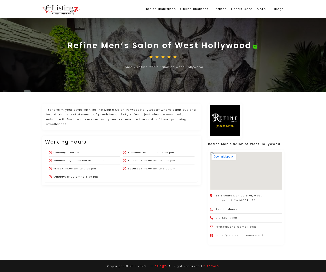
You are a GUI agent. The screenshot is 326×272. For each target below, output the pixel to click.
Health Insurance (160, 9)
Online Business (194, 9)
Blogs (279, 9)
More (261, 9)
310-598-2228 (226, 218)
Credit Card (242, 9)
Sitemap (211, 266)
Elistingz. (159, 266)
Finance (220, 9)
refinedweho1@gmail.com (236, 227)
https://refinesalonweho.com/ (239, 235)
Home (128, 67)
